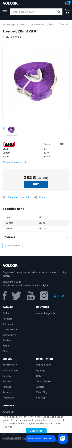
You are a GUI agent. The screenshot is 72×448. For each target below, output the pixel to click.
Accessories (37, 24)
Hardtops (7, 318)
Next (68, 130)
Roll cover (8, 324)
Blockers (7, 340)
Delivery (7, 376)
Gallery (40, 376)
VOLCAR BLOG (44, 365)
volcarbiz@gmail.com (47, 313)
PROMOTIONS (10, 365)
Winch (23, 24)
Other (6, 351)
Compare (13, 197)
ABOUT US (8, 411)
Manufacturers (10, 370)
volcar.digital (41, 285)
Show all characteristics (15, 162)
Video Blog (41, 392)
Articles (40, 386)
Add (28, 197)
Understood (36, 430)
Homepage (9, 24)
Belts (52, 24)
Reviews (7, 392)
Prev (4, 129)
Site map (41, 397)
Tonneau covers (11, 329)
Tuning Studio (43, 381)
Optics (6, 313)
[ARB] (9, 144)
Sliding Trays (9, 335)
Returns (7, 386)
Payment (7, 381)
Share (42, 197)
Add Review (12, 245)
